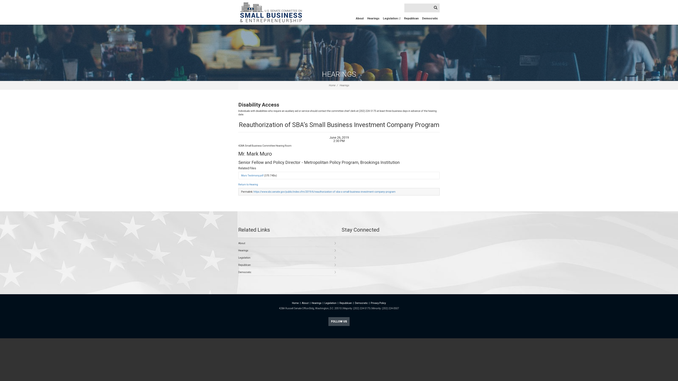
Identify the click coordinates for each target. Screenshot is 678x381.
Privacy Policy (378, 303)
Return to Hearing (248, 184)
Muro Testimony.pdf (252, 175)
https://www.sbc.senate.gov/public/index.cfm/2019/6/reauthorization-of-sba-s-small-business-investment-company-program (325, 191)
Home (332, 85)
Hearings (373, 18)
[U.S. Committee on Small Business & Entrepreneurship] (271, 12)
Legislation (391, 18)
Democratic (430, 18)
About (360, 18)
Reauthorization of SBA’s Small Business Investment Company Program (339, 125)
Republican (411, 18)
